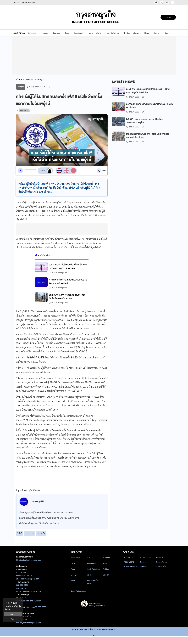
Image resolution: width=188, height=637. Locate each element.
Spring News (161, 562)
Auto (91, 33)
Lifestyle (136, 33)
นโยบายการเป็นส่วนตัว (92, 582)
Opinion (157, 33)
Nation (143, 562)
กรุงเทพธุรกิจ (129, 562)
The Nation (128, 557)
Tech (67, 33)
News (146, 33)
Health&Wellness (112, 33)
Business (56, 33)
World (98, 33)
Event (167, 33)
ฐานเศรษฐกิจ (161, 566)
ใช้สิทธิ (19, 533)
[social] (156, 2)
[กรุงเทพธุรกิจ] (19, 33)
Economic (30, 533)
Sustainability (79, 33)
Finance (44, 33)
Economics (32, 33)
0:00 (29, 171)
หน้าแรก (19, 79)
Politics (127, 33)
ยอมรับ (12, 614)
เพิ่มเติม (7, 609)
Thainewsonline (130, 566)
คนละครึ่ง (41, 533)
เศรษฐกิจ (40, 79)
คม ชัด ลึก (160, 557)
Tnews (143, 566)
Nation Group (145, 557)
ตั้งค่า (13, 619)
